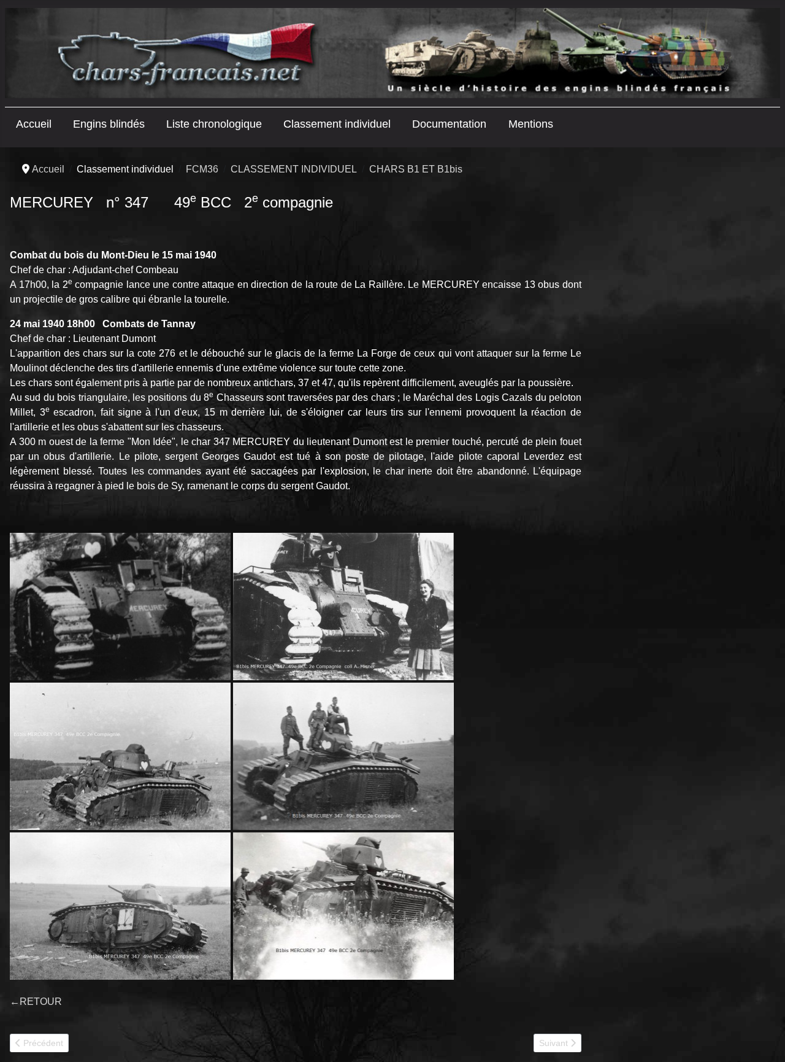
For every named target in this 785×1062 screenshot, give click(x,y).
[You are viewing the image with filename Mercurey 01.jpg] (120, 606)
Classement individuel (337, 124)
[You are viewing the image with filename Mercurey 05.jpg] (120, 906)
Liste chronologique (214, 124)
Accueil (34, 124)
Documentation (449, 124)
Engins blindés (109, 124)
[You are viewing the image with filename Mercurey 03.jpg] (120, 756)
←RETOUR (36, 1001)
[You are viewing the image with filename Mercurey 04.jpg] (343, 756)
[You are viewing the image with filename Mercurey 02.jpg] (343, 606)
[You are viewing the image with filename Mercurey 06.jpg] (343, 906)
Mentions (530, 124)
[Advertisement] (683, 351)
